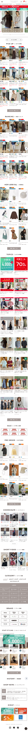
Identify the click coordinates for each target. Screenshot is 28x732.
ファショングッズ (15, 602)
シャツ (24, 593)
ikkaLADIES (24, 4)
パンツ (5, 597)
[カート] (23, 1)
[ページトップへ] (26, 728)
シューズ (6, 601)
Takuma (23, 667)
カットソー (15, 593)
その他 (24, 601)
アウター (15, 589)
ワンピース (24, 589)
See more (14, 543)
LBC (11, 4)
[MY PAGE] (21, 1)
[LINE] (14, 728)
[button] (2, 22)
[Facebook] (18, 728)
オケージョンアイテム (5, 589)
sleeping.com (5, 4)
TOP (14, 4)
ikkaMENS (18, 4)
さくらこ (4, 667)
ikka (4, 649)
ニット (5, 593)
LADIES (14, 585)
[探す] (25, 1)
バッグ (24, 597)
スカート (15, 597)
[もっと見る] (14, 672)
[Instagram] (10, 728)
